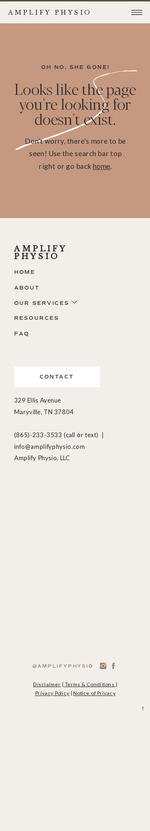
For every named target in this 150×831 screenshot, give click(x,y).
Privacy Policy (52, 693)
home (101, 166)
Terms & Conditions (89, 684)
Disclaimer (47, 684)
